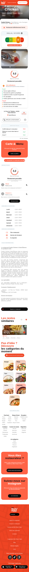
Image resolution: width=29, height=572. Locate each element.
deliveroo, (4, 300)
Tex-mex (20, 13)
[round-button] (4, 59)
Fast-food (9, 13)
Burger (4, 13)
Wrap (4, 15)
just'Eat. (9, 300)
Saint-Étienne (14, 22)
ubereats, (25, 299)
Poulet (15, 13)
